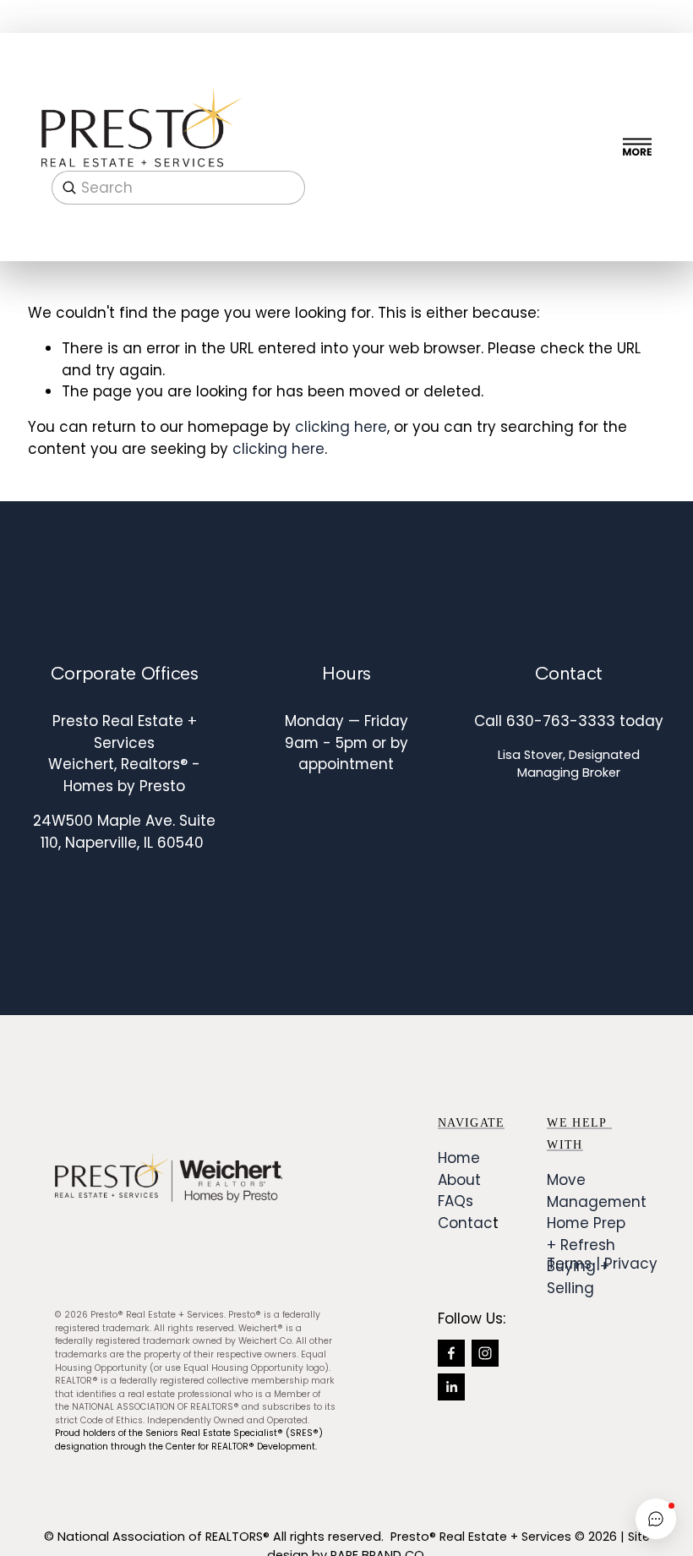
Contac (465, 1223)
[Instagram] (485, 1353)
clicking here (341, 427)
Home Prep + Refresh (586, 1233)
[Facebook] (451, 1353)
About (459, 1180)
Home (459, 1158)
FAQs (455, 1201)
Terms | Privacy (602, 1263)
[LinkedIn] (451, 1386)
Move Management (597, 1190)
